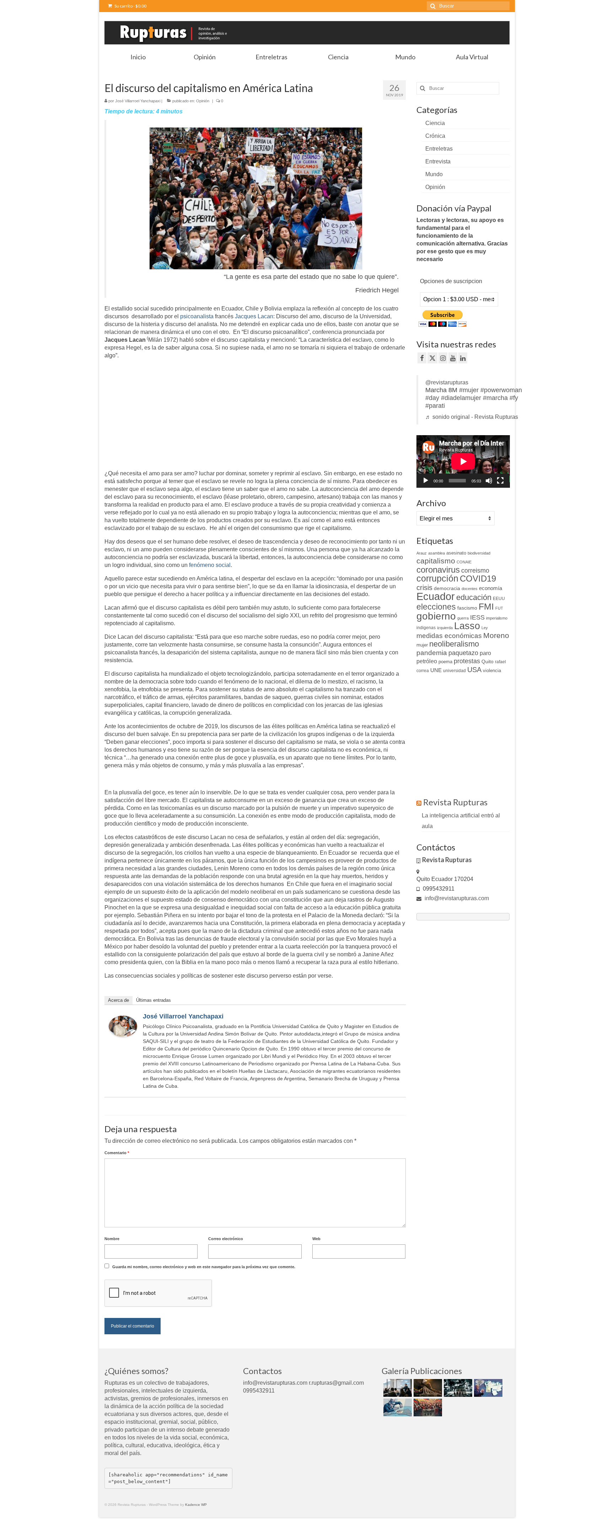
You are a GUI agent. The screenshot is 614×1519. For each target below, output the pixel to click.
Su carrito (130, 6)
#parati (435, 405)
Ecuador (435, 596)
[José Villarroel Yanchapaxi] (123, 1026)
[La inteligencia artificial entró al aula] (397, 1388)
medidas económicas (449, 635)
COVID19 (478, 578)
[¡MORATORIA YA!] (427, 1388)
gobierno (436, 616)
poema (445, 661)
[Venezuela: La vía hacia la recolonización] (397, 1407)
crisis (424, 587)
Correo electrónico (225, 1239)
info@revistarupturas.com (456, 898)
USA (474, 670)
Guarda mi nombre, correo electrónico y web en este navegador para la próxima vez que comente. (203, 1267)
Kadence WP (196, 1505)
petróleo (426, 661)
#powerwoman (501, 390)
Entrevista (438, 161)
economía (490, 588)
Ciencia (435, 123)
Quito (487, 661)
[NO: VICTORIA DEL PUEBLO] (427, 1407)
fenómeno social (210, 565)
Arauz (421, 553)
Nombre (111, 1239)
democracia (447, 588)
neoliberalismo (454, 643)
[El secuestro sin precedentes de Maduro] (487, 1388)
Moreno (496, 635)
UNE (436, 670)
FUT (499, 608)
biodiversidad (479, 553)
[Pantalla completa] (500, 480)
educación (473, 597)
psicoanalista (197, 316)
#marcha (495, 397)
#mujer (469, 390)
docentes (470, 588)
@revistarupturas (446, 382)
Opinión (202, 101)
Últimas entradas (153, 1000)
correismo (475, 570)
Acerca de (118, 1000)
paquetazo (463, 652)
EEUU (499, 598)
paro (485, 653)
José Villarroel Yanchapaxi (137, 101)
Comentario (116, 1153)
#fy (514, 397)
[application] (463, 461)
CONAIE (464, 562)
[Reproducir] (425, 480)
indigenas (426, 627)
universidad (454, 670)
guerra (463, 618)
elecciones (436, 606)
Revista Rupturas (455, 802)
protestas (467, 661)
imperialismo (496, 618)
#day (432, 397)
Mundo (434, 174)
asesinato (456, 553)
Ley (484, 628)
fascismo (467, 608)
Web (316, 1239)
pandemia (431, 652)
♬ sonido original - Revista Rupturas (471, 417)
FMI (486, 606)
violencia (492, 670)
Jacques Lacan (254, 316)
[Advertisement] (164, 415)
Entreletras (439, 149)
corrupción (437, 578)
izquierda (445, 628)
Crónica (435, 136)
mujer (422, 645)
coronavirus (438, 569)
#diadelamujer (461, 397)
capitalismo (435, 561)
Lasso (467, 626)
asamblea (436, 553)
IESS (477, 617)
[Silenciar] (488, 480)
